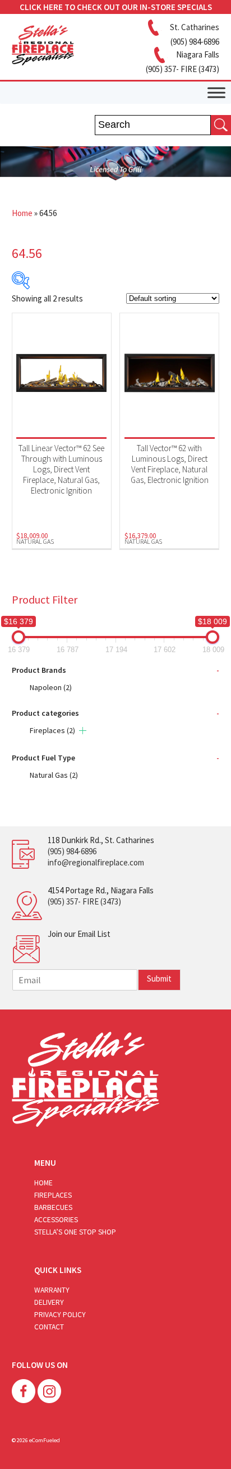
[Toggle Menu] (216, 92)
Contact (49, 1327)
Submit (159, 978)
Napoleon (51, 687)
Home (22, 213)
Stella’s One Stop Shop (75, 1232)
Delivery (49, 1302)
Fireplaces (52, 730)
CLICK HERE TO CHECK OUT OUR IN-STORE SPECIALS (116, 7)
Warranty (52, 1290)
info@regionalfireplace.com (96, 862)
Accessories (56, 1219)
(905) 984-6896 (72, 851)
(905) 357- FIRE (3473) (84, 901)
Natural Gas (54, 775)
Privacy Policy (60, 1314)
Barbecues (53, 1207)
